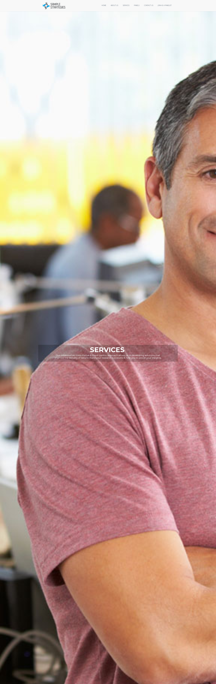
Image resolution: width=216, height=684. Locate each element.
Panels (137, 5)
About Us (114, 5)
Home (104, 5)
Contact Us (148, 5)
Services (126, 5)
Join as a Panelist (165, 5)
